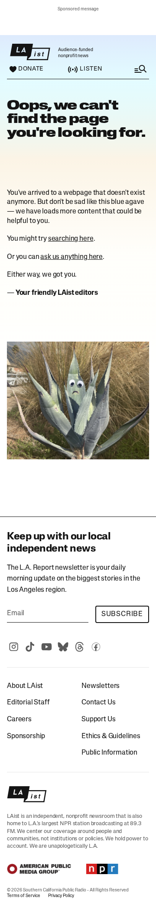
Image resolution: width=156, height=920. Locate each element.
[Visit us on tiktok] (29, 646)
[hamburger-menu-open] (131, 69)
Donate (30, 69)
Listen (91, 69)
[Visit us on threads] (79, 646)
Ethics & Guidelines (110, 736)
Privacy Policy (61, 896)
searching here (71, 239)
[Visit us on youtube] (46, 646)
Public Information (109, 752)
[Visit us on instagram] (13, 646)
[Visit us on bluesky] (62, 646)
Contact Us (98, 702)
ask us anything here (71, 257)
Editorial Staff (28, 702)
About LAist (25, 686)
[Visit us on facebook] (95, 646)
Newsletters (100, 686)
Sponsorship (26, 736)
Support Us (98, 719)
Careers (19, 719)
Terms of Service (23, 896)
